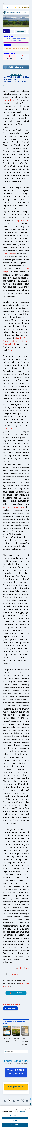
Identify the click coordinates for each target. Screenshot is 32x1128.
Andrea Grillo (23, 968)
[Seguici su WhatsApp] (5, 1100)
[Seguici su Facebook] (27, 1100)
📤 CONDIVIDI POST (16, 993)
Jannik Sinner (9, 100)
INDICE (6, 31)
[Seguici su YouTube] (18, 1100)
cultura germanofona (13, 507)
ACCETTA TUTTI (14, 1124)
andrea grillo (10, 1008)
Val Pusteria (10, 254)
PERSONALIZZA (14, 1115)
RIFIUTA (15, 1120)
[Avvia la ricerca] (6, 1051)
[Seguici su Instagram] (13, 1100)
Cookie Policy (23, 1111)
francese (11, 350)
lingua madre (22, 220)
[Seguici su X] (22, 1100)
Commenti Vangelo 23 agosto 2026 (16, 48)
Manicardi (13, 31)
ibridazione (9, 428)
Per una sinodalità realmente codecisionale (16, 39)
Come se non (14, 974)
